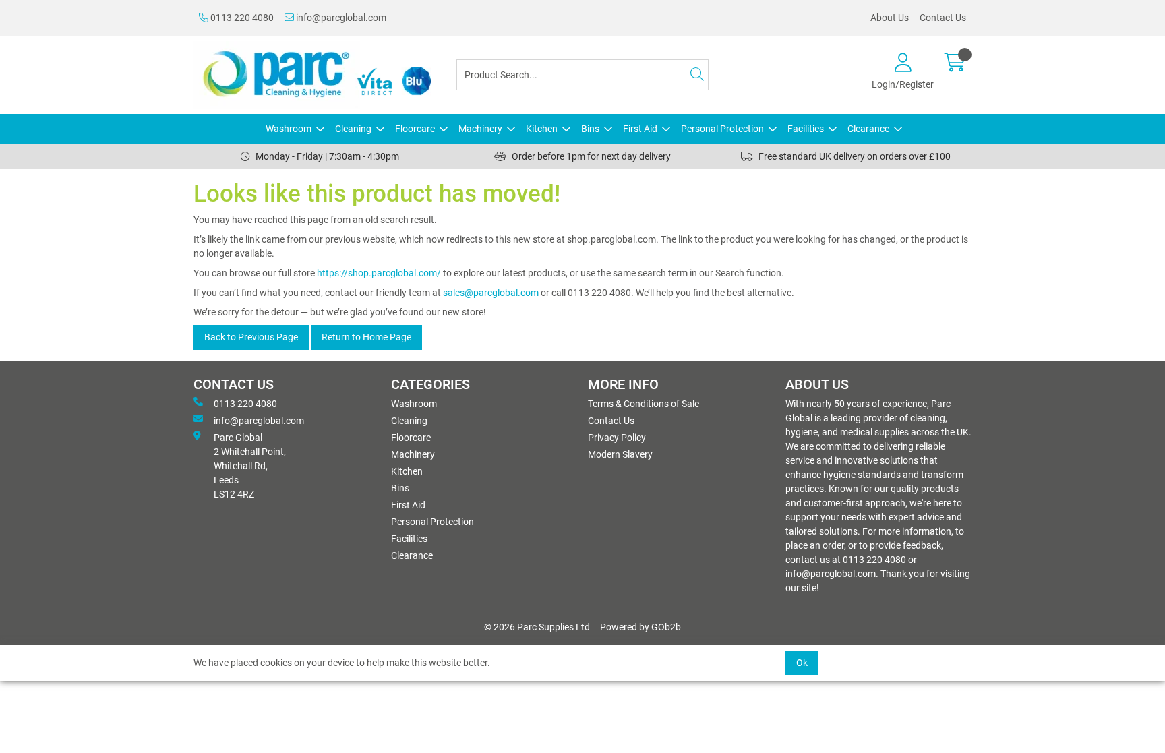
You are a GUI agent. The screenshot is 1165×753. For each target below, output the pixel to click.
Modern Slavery (620, 454)
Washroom (288, 128)
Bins (590, 128)
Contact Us (943, 17)
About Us (889, 17)
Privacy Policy (617, 437)
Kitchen (542, 128)
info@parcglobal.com (340, 17)
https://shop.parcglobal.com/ (379, 273)
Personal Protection (722, 128)
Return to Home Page (366, 337)
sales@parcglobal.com (491, 292)
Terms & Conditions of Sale (643, 403)
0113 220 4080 (241, 17)
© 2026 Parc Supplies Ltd (537, 627)
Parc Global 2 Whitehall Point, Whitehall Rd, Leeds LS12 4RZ (250, 466)
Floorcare (415, 128)
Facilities (805, 128)
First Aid (640, 128)
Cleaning (353, 128)
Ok (802, 662)
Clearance (868, 128)
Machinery (480, 128)
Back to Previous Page (251, 337)
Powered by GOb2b (640, 627)
